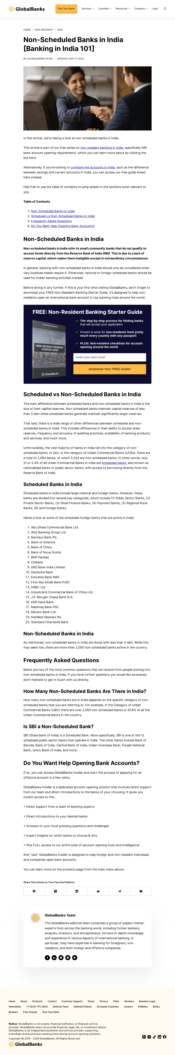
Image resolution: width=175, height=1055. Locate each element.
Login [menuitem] (155, 8)
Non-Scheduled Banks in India (53, 211)
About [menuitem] (23, 1001)
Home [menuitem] (12, 1001)
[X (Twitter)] (55, 891)
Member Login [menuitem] (147, 1001)
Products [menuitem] (37, 1001)
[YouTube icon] (74, 957)
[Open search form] (165, 8)
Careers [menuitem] (128, 1006)
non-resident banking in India (101, 147)
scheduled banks (114, 463)
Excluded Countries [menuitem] (108, 1006)
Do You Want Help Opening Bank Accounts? (63, 226)
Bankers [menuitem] (13, 1012)
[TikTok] (154, 1037)
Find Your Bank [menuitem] (66, 8)
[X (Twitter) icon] (61, 957)
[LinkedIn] (77, 891)
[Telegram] (119, 891)
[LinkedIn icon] (54, 957)
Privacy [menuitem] (104, 1001)
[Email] (141, 891)
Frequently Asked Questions (51, 221)
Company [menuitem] (139, 8)
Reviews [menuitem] (129, 1001)
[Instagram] (149, 1037)
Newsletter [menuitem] (15, 1006)
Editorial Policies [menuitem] (83, 1006)
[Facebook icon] (47, 957)
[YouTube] (144, 1037)
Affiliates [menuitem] (143, 1006)
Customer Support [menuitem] (72, 1001)
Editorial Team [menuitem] (61, 1006)
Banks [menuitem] (156, 1006)
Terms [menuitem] (91, 1001)
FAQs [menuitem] (116, 1001)
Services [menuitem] (86, 8)
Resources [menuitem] (121, 8)
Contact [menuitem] (52, 1001)
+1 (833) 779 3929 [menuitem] (37, 1006)
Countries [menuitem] (103, 8)
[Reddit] (98, 891)
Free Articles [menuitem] (30, 1012)
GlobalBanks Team (39, 58)
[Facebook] (34, 891)
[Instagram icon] (67, 957)
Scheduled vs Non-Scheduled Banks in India (63, 216)
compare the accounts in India (93, 167)
